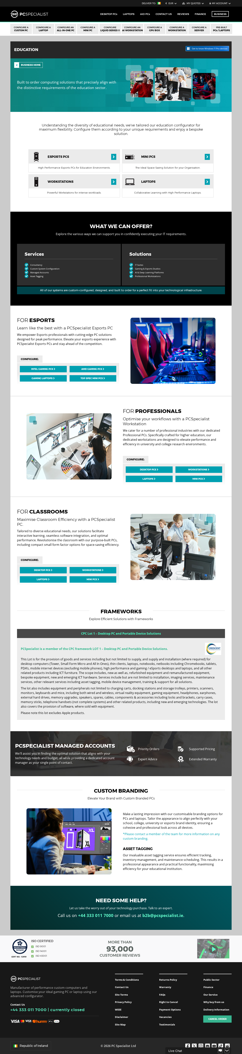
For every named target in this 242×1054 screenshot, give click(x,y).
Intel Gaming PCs (42, 369)
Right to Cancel (168, 1002)
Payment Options (170, 1009)
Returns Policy (168, 979)
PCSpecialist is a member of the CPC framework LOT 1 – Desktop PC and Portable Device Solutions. (94, 649)
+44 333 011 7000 (28, 1009)
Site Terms (121, 994)
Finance (200, 13)
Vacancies (165, 1017)
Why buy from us (213, 1002)
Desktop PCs (148, 469)
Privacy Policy (123, 1002)
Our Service (210, 994)
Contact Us (121, 987)
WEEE (118, 1009)
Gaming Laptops (42, 378)
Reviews (183, 13)
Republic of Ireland (34, 1046)
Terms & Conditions (127, 979)
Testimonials (167, 1024)
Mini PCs (197, 478)
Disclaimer (121, 1017)
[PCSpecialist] (29, 14)
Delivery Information (216, 1009)
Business (220, 13)
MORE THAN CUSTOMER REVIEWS (120, 949)
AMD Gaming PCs (92, 369)
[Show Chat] (220, 1050)
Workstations (198, 469)
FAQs (162, 994)
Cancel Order (217, 1019)
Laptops (148, 478)
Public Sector (211, 979)
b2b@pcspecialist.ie (162, 915)
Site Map (120, 1024)
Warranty (165, 987)
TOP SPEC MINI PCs (92, 378)
